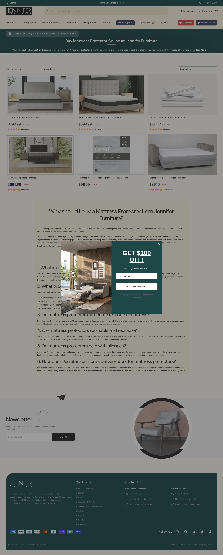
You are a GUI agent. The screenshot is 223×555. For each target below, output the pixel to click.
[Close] (159, 244)
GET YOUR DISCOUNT (136, 286)
